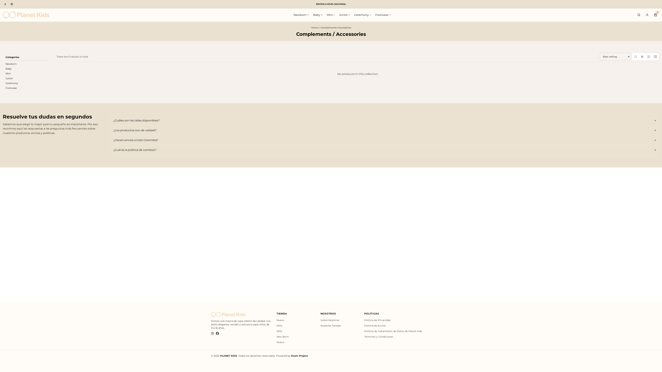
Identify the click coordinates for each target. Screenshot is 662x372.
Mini (330, 15)
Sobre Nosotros (329, 320)
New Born (283, 336)
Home (314, 27)
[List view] (655, 57)
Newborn (300, 15)
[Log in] (647, 15)
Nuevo (280, 320)
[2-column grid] (636, 57)
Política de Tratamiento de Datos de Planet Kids (393, 331)
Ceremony (361, 15)
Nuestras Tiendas (330, 325)
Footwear (381, 15)
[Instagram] (11, 4)
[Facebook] (5, 4)
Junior (343, 15)
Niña (279, 331)
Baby (316, 15)
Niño (279, 325)
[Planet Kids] (26, 14)
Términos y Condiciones (378, 336)
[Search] (639, 15)
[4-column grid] (649, 57)
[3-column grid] (642, 57)
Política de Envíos (375, 325)
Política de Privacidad (377, 320)
